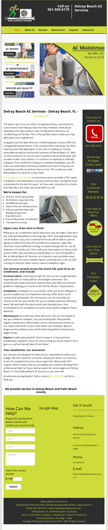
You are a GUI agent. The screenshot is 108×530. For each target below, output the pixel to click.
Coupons (73, 29)
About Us (29, 29)
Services (43, 29)
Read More (9, 54)
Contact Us (88, 29)
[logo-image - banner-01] (71, 69)
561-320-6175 (58, 9)
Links (69, 518)
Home (17, 29)
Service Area (58, 29)
